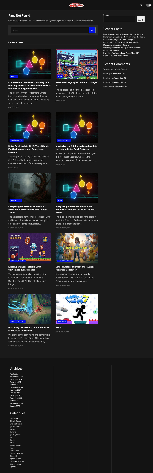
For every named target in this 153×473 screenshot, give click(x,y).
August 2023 (15, 406)
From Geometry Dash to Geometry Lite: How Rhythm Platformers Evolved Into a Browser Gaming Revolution (29, 85)
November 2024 (16, 382)
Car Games (14, 418)
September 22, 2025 (16, 346)
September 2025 (16, 377)
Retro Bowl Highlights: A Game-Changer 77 (119, 40)
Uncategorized (16, 140)
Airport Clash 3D (121, 69)
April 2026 (14, 374)
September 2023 (16, 403)
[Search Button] (92, 30)
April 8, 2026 (61, 101)
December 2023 (16, 395)
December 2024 (16, 379)
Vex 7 (58, 327)
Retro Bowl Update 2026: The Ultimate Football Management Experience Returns (28, 149)
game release (16, 200)
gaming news (15, 435)
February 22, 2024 (63, 331)
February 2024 (15, 390)
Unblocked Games (17, 261)
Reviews (13, 448)
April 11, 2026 (14, 107)
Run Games (62, 321)
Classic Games (15, 421)
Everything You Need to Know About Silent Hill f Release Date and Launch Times (27, 209)
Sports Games (15, 459)
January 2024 (15, 393)
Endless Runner (16, 424)
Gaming (14, 76)
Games (13, 429)
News (60, 76)
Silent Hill (13, 456)
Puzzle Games (15, 445)
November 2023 (16, 398)
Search (106, 15)
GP (11, 437)
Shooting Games (16, 453)
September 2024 (16, 387)
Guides (12, 440)
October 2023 (15, 401)
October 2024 (15, 385)
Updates (13, 467)
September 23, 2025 (16, 228)
